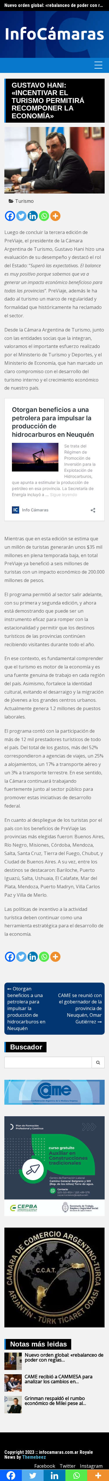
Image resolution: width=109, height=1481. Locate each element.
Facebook (44, 1466)
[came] (54, 1091)
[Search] (98, 1062)
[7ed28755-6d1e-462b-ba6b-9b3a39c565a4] (54, 1166)
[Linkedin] (33, 216)
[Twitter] (21, 216)
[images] (54, 1277)
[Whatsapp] (44, 216)
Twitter (68, 1466)
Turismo (24, 201)
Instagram (91, 1466)
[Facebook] (10, 216)
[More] (55, 216)
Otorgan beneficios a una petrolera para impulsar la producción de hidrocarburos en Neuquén (26, 1008)
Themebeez (34, 1457)
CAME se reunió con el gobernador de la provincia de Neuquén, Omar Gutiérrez (80, 1008)
